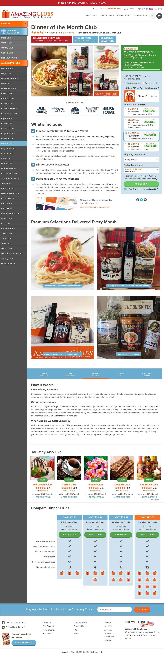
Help (76, 633)
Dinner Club (7, 143)
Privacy (107, 622)
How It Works (92, 15)
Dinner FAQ (121, 374)
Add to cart (69, 534)
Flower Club (7, 153)
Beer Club (6, 37)
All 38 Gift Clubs (10, 63)
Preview (71, 199)
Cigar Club (6, 118)
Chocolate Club (9, 113)
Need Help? (139, 15)
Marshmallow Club (10, 193)
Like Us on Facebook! (15, 622)
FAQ (76, 630)
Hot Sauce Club (9, 57)
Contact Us (79, 626)
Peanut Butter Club (10, 213)
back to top (155, 500)
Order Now (141, 184)
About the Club (44, 374)
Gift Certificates (9, 263)
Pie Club (5, 223)
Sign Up (142, 609)
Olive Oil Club (8, 198)
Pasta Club (6, 203)
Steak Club (6, 238)
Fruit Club (6, 158)
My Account (130, 9)
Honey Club (7, 163)
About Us (47, 622)
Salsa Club (6, 233)
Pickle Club (6, 218)
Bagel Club (6, 73)
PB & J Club (7, 208)
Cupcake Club (8, 133)
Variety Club (7, 47)
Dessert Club (7, 138)
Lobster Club (7, 188)
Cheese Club (7, 103)
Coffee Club (7, 52)
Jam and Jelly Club (10, 178)
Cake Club (6, 93)
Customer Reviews (147, 374)
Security (108, 626)
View (42, 480)
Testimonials (48, 633)
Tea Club (5, 243)
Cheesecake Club (10, 108)
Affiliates (108, 630)
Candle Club (7, 98)
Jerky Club (6, 183)
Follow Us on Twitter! (15, 627)
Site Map (108, 640)
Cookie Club (7, 128)
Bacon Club (7, 68)
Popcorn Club (8, 228)
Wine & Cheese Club (11, 253)
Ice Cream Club (9, 173)
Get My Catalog (24, 642)
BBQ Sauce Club (9, 78)
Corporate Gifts (124, 15)
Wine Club (6, 42)
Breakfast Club (8, 88)
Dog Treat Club (8, 148)
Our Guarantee (107, 15)
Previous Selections (70, 374)
